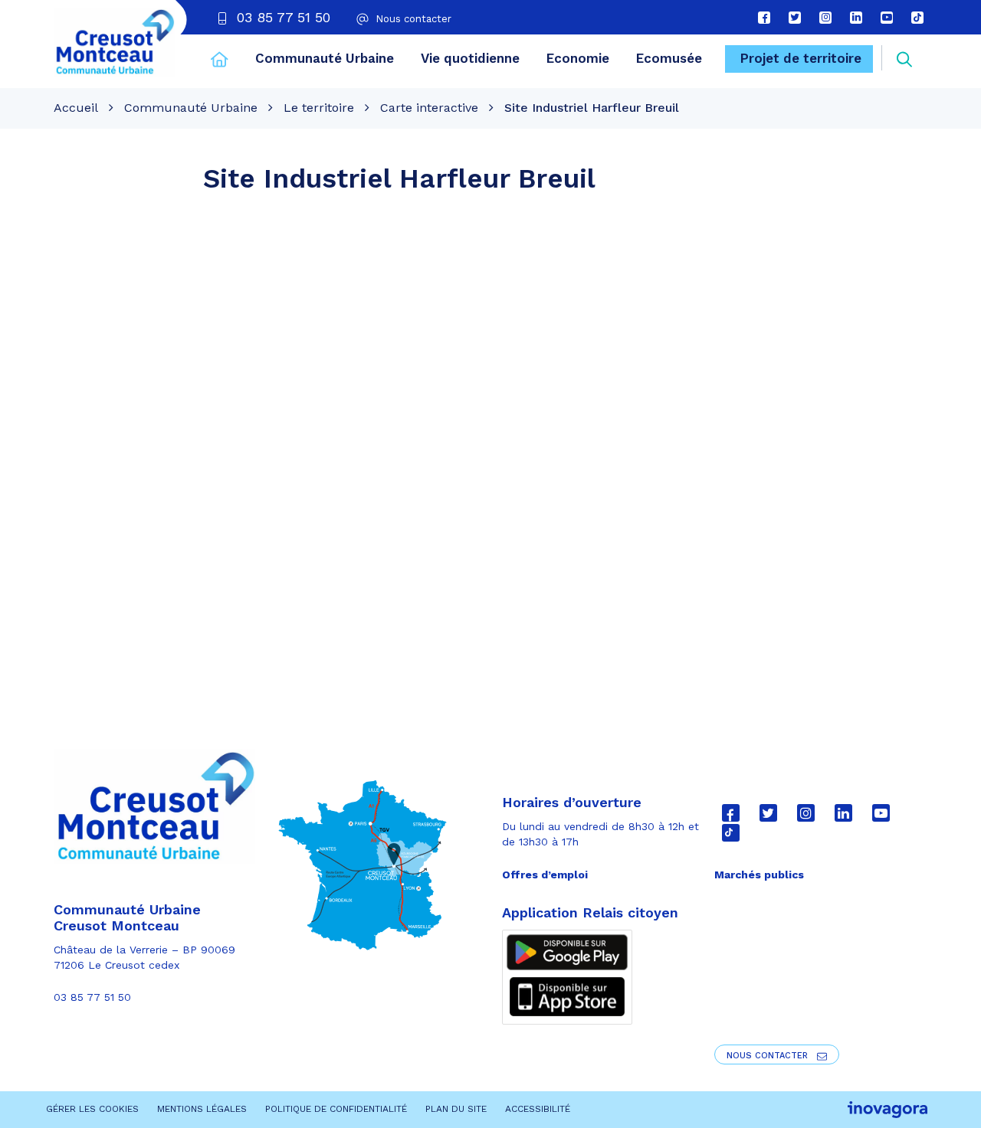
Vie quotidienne (470, 58)
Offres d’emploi (545, 874)
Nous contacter (769, 1056)
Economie (577, 58)
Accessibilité (537, 1108)
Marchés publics (759, 874)
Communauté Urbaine (324, 58)
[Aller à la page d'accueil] (219, 61)
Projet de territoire (800, 58)
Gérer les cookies (92, 1108)
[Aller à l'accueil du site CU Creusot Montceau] (114, 42)
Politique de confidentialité (336, 1108)
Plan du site (456, 1108)
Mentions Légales (202, 1108)
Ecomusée (669, 58)
